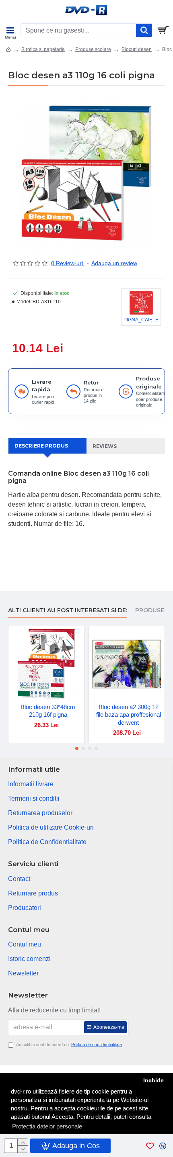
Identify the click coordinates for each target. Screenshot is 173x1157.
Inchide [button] (153, 1080)
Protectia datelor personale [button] (47, 1126)
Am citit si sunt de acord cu (69, 1044)
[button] (76, 748)
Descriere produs (41, 446)
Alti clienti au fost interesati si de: (67, 610)
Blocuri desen (137, 49)
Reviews (105, 446)
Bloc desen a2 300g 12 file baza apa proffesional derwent (128, 714)
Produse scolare (93, 49)
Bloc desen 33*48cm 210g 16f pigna (48, 710)
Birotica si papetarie (43, 49)
